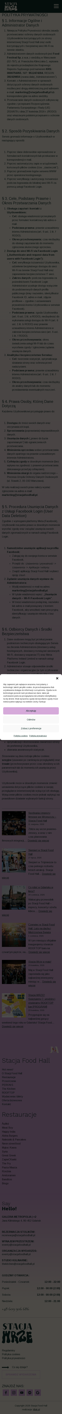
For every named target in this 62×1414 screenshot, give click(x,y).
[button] (57, 678)
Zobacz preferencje (31, 728)
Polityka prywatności (38, 736)
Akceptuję (31, 710)
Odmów (31, 719)
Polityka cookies (21, 736)
